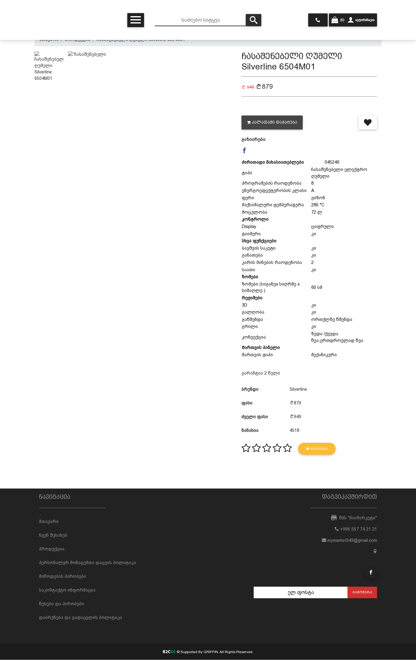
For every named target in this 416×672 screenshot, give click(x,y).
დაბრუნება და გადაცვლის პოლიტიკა (80, 617)
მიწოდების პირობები (62, 576)
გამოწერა (362, 592)
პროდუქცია (52, 548)
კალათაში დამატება (274, 122)
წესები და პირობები (61, 603)
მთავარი (48, 521)
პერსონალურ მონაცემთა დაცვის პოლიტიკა (87, 562)
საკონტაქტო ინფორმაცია (67, 590)
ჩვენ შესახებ (53, 535)
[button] (244, 150)
